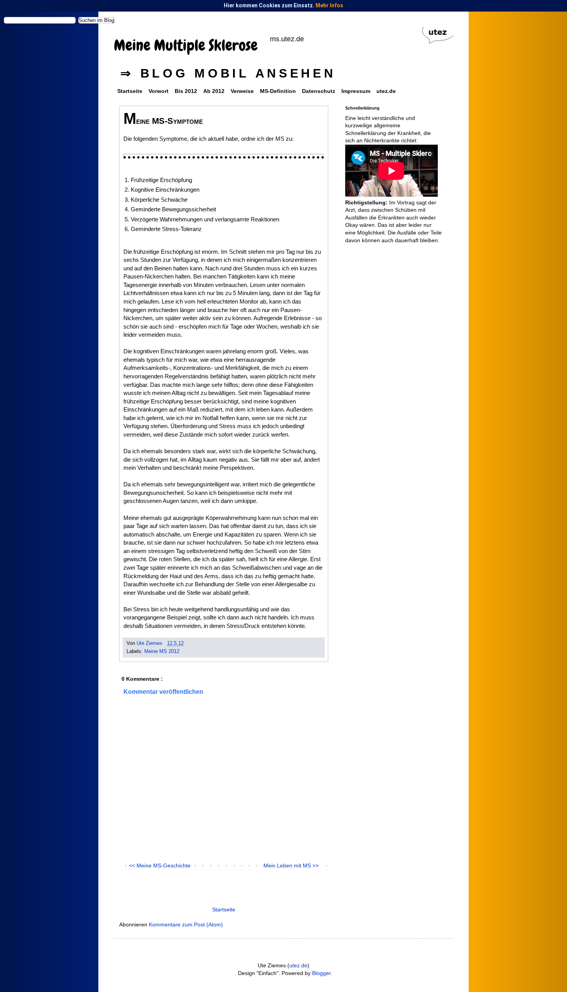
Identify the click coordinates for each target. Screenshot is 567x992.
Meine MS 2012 (161, 651)
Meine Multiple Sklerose (186, 45)
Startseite (129, 91)
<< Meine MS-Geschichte (160, 865)
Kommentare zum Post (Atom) (186, 924)
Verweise (242, 91)
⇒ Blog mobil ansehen (228, 73)
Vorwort (158, 91)
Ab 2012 (213, 91)
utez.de (386, 91)
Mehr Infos (329, 5)
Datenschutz (318, 91)
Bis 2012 (186, 91)
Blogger (321, 973)
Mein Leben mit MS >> (291, 865)
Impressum (355, 91)
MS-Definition (278, 91)
